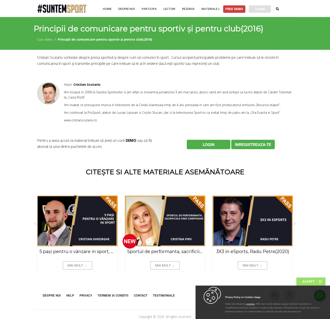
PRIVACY (85, 295)
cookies (250, 303)
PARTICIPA (149, 9)
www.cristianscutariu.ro (80, 120)
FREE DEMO (234, 9)
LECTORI (169, 9)
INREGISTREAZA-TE (253, 144)
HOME (107, 9)
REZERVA (188, 9)
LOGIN (259, 9)
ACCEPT (309, 281)
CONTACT (140, 295)
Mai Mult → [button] (77, 265)
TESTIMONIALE (164, 295)
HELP (70, 295)
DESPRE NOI (126, 9)
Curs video (44, 39)
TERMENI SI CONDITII (113, 295)
